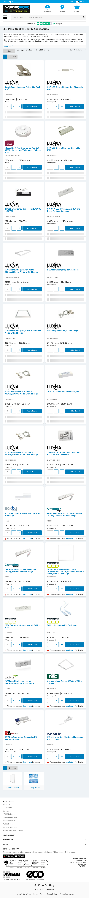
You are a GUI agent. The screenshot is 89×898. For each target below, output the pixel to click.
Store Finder (7, 808)
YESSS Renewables (10, 817)
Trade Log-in (32, 532)
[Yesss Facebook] (35, 886)
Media (5, 844)
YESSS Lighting (8, 824)
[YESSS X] (46, 886)
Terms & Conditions (23, 894)
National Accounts (10, 827)
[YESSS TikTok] (53, 886)
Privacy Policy (38, 894)
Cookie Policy (52, 894)
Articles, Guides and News (13, 830)
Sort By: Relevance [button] (77, 50)
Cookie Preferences (67, 894)
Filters (9, 51)
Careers (6, 811)
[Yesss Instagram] (39, 886)
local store (27, 538)
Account (47, 11)
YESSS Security (9, 821)
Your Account (9, 835)
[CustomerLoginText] (47, 6)
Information (8, 840)
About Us (6, 804)
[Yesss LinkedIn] (43, 886)
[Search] (84, 17)
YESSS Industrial (9, 814)
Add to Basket (32, 106)
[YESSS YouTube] (50, 886)
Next (15, 57)
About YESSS (8, 801)
